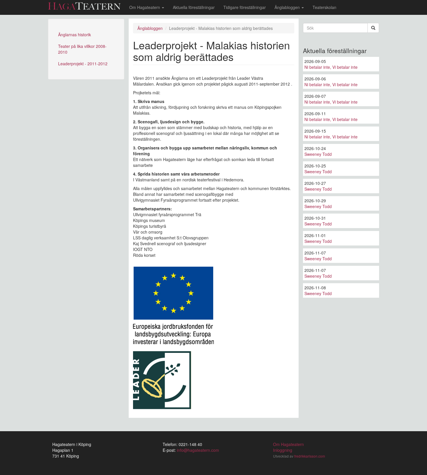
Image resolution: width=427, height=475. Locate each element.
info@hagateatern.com (198, 450)
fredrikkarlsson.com (309, 456)
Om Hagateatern (145, 7)
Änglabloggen (287, 7)
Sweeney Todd (318, 154)
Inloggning (282, 450)
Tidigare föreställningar (244, 7)
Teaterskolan (324, 7)
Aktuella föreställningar (194, 7)
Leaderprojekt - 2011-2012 (82, 63)
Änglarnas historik (74, 34)
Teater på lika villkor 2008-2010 (82, 49)
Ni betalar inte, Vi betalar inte (331, 67)
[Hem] (86, 6)
